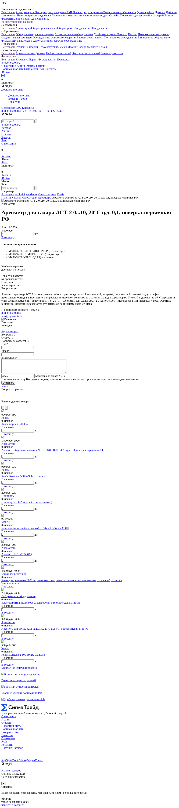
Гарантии (14, 101)
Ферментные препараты (15, 18)
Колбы (5, 417)
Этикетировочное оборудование (62, 40)
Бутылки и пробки (27, 46)
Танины (169, 15)
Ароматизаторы (25, 53)
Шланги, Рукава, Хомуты (27, 40)
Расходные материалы (90, 37)
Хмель (104, 46)
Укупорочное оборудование (120, 37)
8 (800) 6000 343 (11, 62)
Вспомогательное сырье (53, 46)
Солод (82, 46)
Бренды (40, 65)
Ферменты (93, 46)
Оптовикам (31, 68)
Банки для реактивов (13, 573)
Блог (4, 140)
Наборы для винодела (96, 15)
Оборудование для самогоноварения (54, 37)
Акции (21, 65)
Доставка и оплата (12, 68)
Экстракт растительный (86, 53)
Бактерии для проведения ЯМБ (54, 12)
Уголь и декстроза (112, 53)
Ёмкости (122, 34)
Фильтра (6, 40)
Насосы (132, 34)
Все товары (8, 12)
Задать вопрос (9, 331)
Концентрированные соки (17, 21)
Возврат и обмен (18, 98)
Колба (60, 194)
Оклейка (114, 15)
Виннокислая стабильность (119, 12)
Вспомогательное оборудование (74, 34)
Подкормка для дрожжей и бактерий (142, 15)
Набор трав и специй (58, 53)
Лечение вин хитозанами (67, 15)
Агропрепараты (25, 12)
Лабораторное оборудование (73, 28)
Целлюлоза (63, 59)
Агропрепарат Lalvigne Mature (19, 194)
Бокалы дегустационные (88, 12)
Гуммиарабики (145, 12)
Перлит (33, 59)
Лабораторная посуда (42, 28)
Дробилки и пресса (105, 34)
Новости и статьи (11, 725)
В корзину (7, 433)
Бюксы (5, 521)
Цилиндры (7, 495)
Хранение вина (40, 18)
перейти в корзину (12, 804)
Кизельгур (22, 59)
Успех (4, 386)
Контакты (50, 68)
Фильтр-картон (47, 59)
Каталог (6, 127)
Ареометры (22, 28)
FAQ (41, 68)
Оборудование (99, 28)
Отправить (8, 382)
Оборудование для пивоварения (35, 34)
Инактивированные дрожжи (34, 15)
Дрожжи (160, 12)
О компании (8, 65)
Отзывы (30, 65)
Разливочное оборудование (154, 37)
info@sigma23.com (12, 316)
